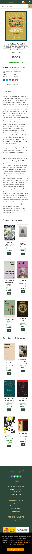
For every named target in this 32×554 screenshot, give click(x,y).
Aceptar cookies (16, 550)
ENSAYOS (23, 280)
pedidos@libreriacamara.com (16, 486)
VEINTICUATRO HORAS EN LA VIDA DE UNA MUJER (9, 399)
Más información (23, 542)
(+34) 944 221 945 (16, 484)
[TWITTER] (14, 476)
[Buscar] (30, 6)
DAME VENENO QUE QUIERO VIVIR (9, 282)
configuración (19, 545)
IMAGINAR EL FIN (23, 319)
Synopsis (8, 91)
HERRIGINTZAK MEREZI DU (9, 320)
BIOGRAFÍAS (23, 433)
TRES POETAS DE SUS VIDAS (22, 399)
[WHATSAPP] (17, 476)
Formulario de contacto (16, 489)
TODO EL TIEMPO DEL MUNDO (9, 243)
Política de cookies (16, 511)
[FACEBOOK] (11, 476)
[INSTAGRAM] (20, 476)
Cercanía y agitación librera (16, 520)
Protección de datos (16, 508)
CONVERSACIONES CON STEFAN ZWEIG (23, 360)
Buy (9, 253)
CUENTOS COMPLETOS (9, 436)
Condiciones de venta (16, 506)
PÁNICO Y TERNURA (23, 244)
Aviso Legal (16, 503)
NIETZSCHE (9, 362)
